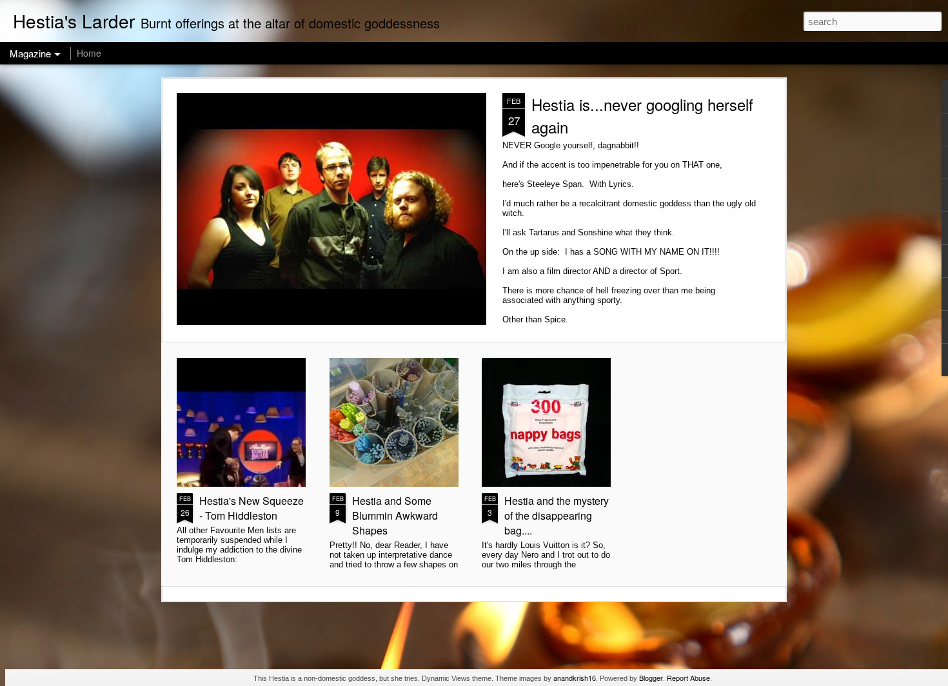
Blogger (651, 677)
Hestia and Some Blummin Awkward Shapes (395, 515)
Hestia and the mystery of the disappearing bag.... (556, 515)
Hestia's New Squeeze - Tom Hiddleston (251, 508)
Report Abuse (688, 677)
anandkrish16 (574, 677)
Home (89, 52)
